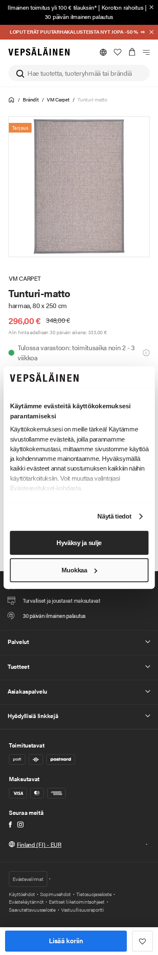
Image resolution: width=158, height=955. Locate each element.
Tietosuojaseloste (94, 894)
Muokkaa (74, 570)
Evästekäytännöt (26, 901)
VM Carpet (58, 99)
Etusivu (11, 100)
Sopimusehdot (55, 894)
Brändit (30, 99)
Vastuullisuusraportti (82, 909)
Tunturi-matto (92, 99)
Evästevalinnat (28, 879)
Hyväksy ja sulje (79, 542)
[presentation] (79, 187)
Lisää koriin (66, 940)
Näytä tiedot (114, 516)
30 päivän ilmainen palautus (79, 16)
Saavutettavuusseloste (32, 909)
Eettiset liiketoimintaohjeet (76, 901)
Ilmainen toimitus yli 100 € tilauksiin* (52, 7)
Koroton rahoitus (123, 7)
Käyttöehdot (22, 894)
